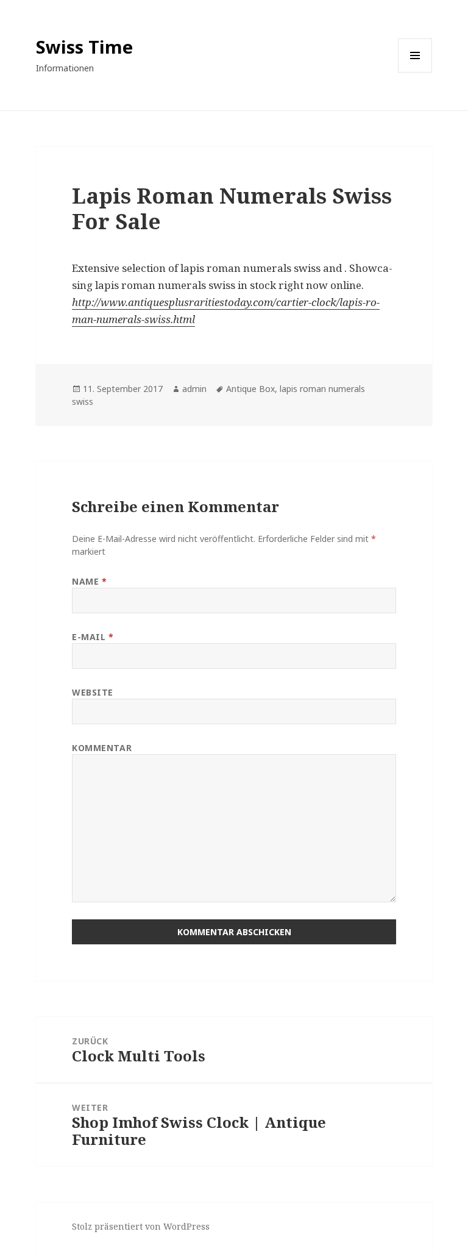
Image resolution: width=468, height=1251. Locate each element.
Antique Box (250, 388)
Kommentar (102, 748)
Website (92, 692)
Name (89, 581)
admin (194, 388)
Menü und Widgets (415, 72)
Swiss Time (84, 47)
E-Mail (92, 637)
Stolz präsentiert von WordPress (141, 1226)
